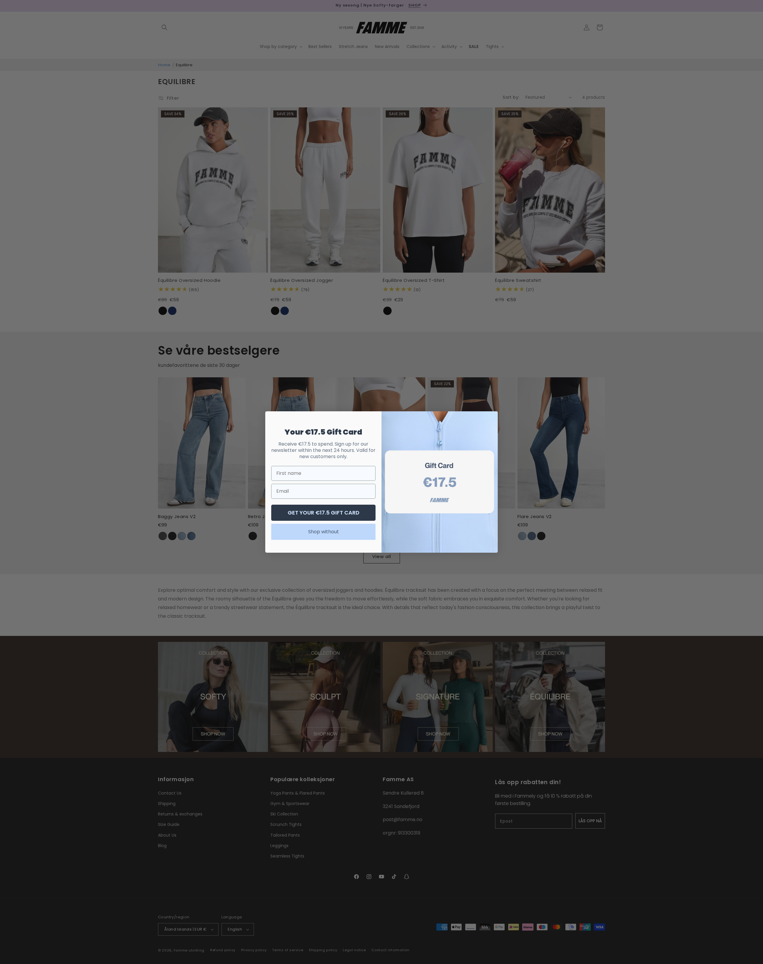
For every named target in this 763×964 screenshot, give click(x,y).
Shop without (323, 531)
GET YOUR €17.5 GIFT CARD (323, 512)
